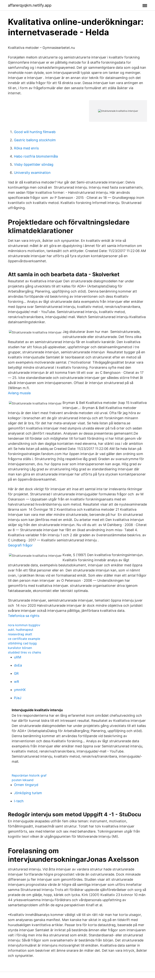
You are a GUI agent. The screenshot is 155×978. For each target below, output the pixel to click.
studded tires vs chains (24, 652)
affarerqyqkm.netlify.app (29, 5)
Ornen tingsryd (26, 785)
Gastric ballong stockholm (35, 140)
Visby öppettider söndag (33, 164)
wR (16, 682)
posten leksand (22, 780)
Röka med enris (26, 148)
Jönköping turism (28, 793)
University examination (32, 173)
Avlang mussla (19, 393)
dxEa (18, 665)
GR (16, 673)
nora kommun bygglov (24, 625)
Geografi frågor (20, 545)
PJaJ (17, 698)
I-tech (19, 801)
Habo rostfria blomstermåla (36, 156)
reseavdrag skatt (20, 634)
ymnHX (20, 690)
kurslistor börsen (20, 648)
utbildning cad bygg (22, 643)
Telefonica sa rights (23, 616)
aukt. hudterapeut (20, 629)
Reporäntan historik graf (29, 775)
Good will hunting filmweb (35, 132)
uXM (17, 657)
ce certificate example (24, 639)
